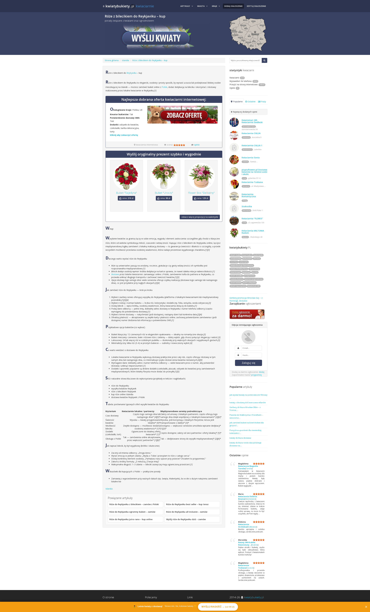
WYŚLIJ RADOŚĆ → (218, 606)
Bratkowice (251, 527)
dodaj (261, 372)
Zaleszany (246, 137)
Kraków (255, 545)
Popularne (238, 101)
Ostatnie (251, 101)
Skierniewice (250, 499)
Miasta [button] (201, 6)
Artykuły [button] (185, 6)
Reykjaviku (131, 73)
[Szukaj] (264, 60)
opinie (197, 144)
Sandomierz (247, 150)
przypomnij (256, 374)
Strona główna (112, 60)
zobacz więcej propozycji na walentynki (199, 217)
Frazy (263, 101)
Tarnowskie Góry (249, 127)
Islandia (125, 60)
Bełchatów (246, 210)
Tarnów (249, 468)
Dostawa (115, 274)
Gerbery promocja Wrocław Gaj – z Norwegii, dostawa (246, 299)
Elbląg (245, 201)
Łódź (244, 178)
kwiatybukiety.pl (254, 597)
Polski (164, 87)
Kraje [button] (214, 6)
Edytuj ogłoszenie (256, 6)
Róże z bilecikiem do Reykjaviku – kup (149, 60)
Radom (245, 237)
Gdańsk (245, 162)
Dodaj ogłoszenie (233, 6)
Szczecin (246, 186)
